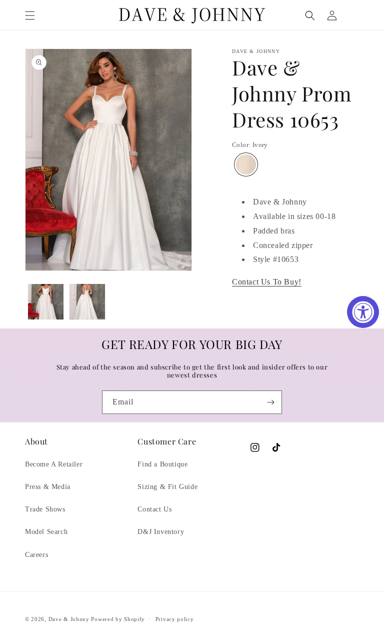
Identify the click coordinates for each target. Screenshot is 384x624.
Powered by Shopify (118, 619)
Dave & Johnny (69, 619)
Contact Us (155, 509)
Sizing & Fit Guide (168, 486)
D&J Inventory (161, 532)
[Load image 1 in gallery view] (46, 302)
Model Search (46, 532)
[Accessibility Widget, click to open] (363, 312)
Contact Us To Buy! (267, 282)
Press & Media (47, 486)
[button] (30, 15)
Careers (36, 554)
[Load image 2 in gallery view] (87, 302)
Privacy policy (175, 619)
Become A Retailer (53, 464)
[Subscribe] (271, 402)
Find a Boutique (163, 464)
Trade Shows (45, 509)
